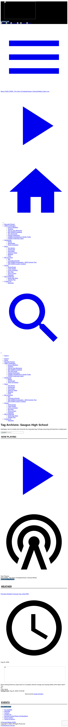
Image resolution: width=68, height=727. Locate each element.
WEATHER (6, 586)
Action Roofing (38, 694)
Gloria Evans (12, 267)
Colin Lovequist (13, 270)
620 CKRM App (9, 276)
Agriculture (11, 251)
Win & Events (8, 257)
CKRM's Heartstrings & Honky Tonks (19, 237)
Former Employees (14, 235)
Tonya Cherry (12, 273)
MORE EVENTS (6, 707)
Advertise (11, 283)
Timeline (10, 229)
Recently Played (9, 224)
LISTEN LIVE (5, 21)
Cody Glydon (12, 268)
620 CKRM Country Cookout (17, 264)
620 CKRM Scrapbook (15, 232)
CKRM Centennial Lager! (16, 238)
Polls (9, 256)
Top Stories (11, 248)
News (6, 246)
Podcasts (11, 275)
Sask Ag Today (12, 253)
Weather (10, 254)
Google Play (12, 280)
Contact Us (7, 281)
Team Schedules (13, 245)
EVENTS (5, 702)
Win (9, 259)
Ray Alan (11, 272)
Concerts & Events (13, 261)
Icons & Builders (13, 227)
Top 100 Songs (12, 234)
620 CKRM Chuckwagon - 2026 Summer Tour (22, 262)
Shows (6, 265)
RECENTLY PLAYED (7, 579)
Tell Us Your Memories (15, 230)
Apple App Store (13, 278)
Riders (10, 241)
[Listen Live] (34, 474)
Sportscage (7, 240)
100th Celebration (9, 226)
